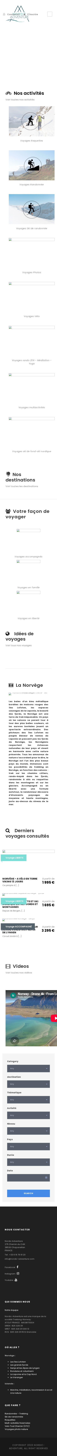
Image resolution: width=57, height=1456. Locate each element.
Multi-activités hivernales (17, 1422)
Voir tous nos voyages (19, 645)
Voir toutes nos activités (20, 99)
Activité (11, 1108)
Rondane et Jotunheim (22, 1371)
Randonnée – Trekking (16, 1413)
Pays (10, 1139)
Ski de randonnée (14, 1416)
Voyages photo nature (16, 1429)
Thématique (14, 1092)
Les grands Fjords (19, 1364)
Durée (10, 1155)
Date (10, 1170)
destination (14, 1077)
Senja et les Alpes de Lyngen (25, 1368)
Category (12, 1061)
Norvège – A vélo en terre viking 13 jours (19, 880)
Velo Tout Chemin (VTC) (17, 1426)
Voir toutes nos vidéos (19, 972)
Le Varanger (16, 1377)
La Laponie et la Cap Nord (23, 1374)
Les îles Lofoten (18, 1361)
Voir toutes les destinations (22, 486)
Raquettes (10, 1419)
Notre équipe (11, 1310)
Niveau (11, 1123)
